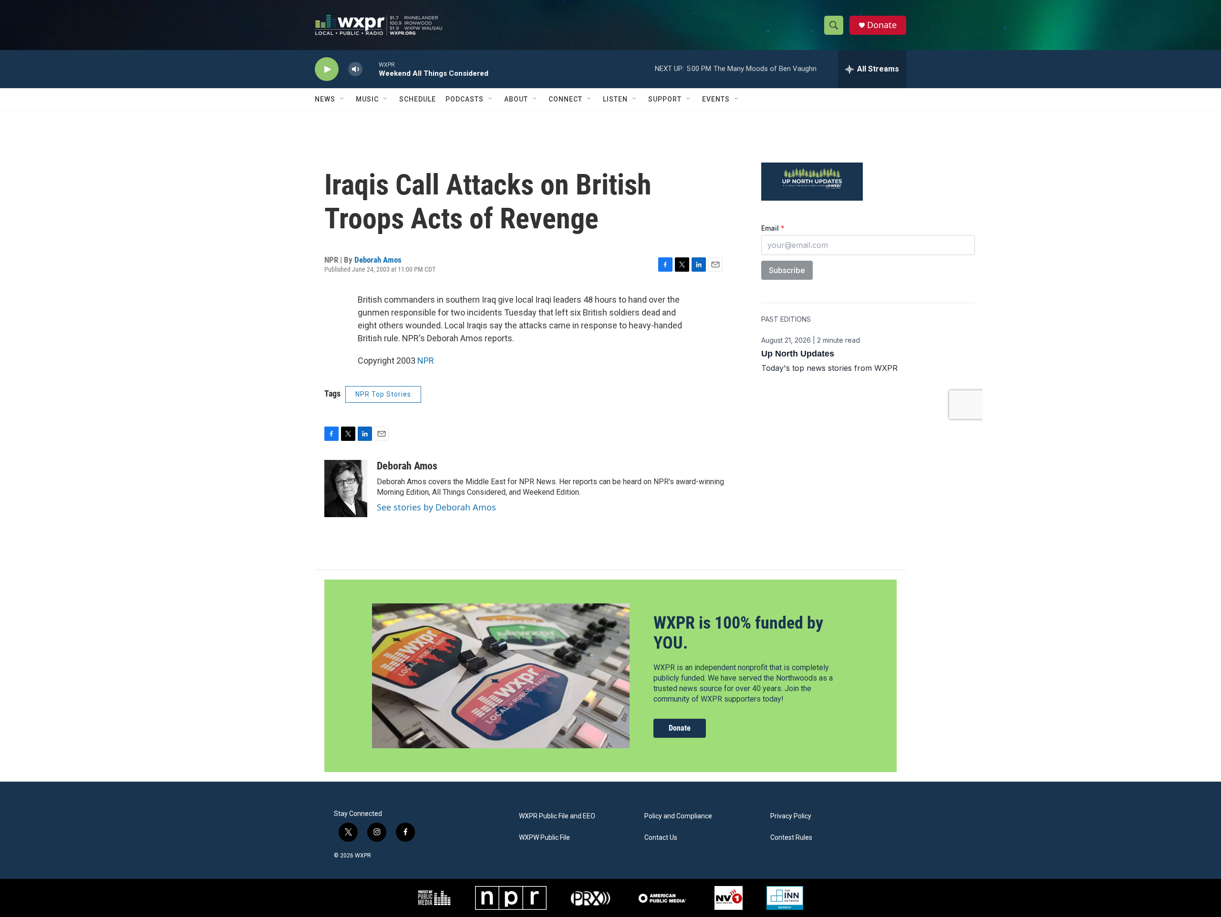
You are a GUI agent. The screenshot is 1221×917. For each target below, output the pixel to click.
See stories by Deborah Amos (436, 507)
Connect (565, 99)
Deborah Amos (378, 260)
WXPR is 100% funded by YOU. (738, 632)
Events (716, 99)
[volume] (355, 69)
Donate (882, 25)
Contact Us (660, 837)
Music (367, 99)
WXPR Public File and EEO (557, 816)
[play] (326, 69)
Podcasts (464, 99)
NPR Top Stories (383, 394)
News (325, 99)
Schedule (417, 99)
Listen (615, 99)
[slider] (370, 69)
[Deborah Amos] (345, 488)
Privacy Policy (790, 816)
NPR (425, 361)
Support (665, 99)
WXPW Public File (544, 837)
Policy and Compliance (678, 816)
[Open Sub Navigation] (342, 99)
